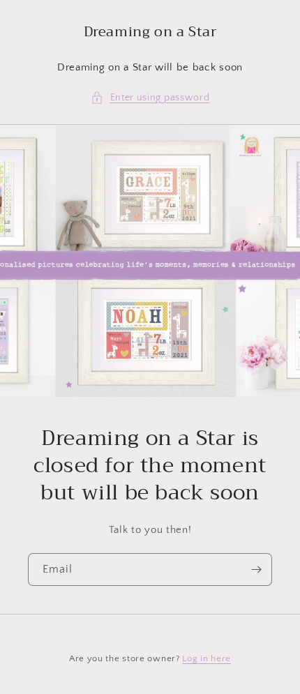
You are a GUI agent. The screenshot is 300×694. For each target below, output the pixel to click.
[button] (150, 98)
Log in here (206, 658)
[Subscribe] (256, 569)
